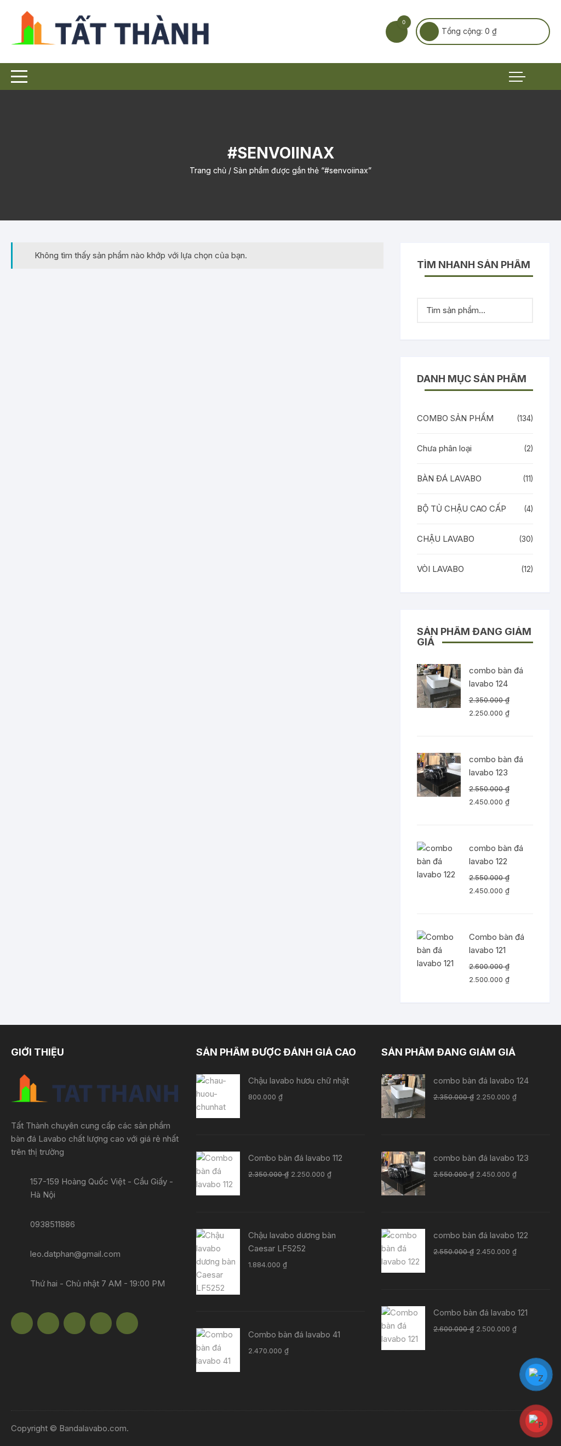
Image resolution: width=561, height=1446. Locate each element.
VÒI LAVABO (440, 569)
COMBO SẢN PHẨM (455, 418)
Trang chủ (208, 170)
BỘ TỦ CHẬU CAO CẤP (461, 508)
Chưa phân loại (444, 448)
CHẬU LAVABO (445, 539)
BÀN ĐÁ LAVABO (449, 478)
